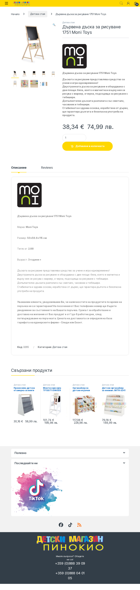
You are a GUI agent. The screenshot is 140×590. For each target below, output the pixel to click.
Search (121, 3)
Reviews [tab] (47, 167)
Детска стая (37, 13)
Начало (15, 13)
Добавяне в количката (89, 146)
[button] (54, 25)
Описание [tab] (18, 167)
